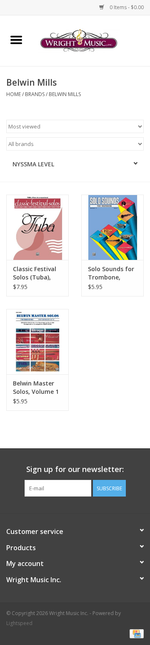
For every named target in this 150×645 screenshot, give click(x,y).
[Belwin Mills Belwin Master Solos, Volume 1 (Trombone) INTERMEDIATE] (37, 341)
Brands (35, 94)
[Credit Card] (135, 633)
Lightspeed (19, 623)
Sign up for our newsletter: (75, 469)
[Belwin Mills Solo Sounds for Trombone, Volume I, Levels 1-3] (112, 227)
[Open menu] (16, 39)
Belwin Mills (65, 94)
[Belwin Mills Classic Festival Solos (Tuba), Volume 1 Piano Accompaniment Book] (37, 227)
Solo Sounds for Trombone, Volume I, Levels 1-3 (111, 273)
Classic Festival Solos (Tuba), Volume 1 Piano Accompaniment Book (37, 273)
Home (13, 94)
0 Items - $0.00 (126, 7)
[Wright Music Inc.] (91, 40)
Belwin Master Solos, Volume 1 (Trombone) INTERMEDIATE (36, 387)
